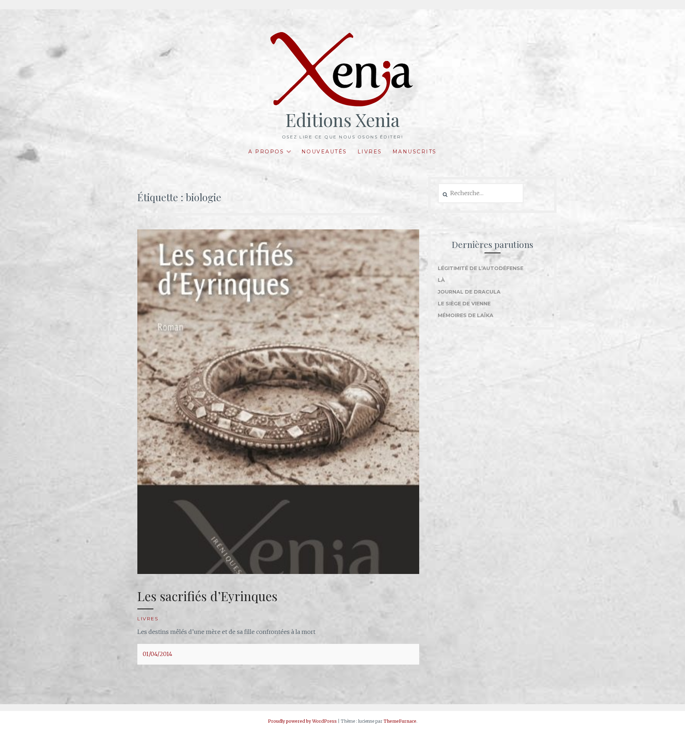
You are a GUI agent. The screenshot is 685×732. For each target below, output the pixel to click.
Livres (369, 151)
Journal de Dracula (469, 292)
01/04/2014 (157, 653)
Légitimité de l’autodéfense (480, 268)
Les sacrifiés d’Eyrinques (207, 596)
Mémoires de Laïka (465, 315)
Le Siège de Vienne (464, 303)
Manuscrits (414, 151)
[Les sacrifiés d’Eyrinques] (278, 571)
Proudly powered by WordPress (302, 721)
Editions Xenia (342, 120)
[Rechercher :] (481, 193)
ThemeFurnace (400, 721)
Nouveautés (324, 151)
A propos (266, 151)
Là (441, 280)
